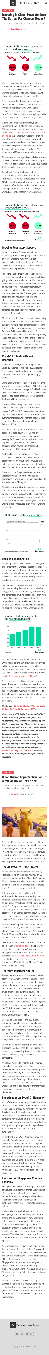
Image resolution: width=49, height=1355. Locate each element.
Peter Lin (15, 794)
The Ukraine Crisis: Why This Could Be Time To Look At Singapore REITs (23, 707)
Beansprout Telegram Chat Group (17, 750)
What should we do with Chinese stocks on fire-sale (24, 134)
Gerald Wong (16, 29)
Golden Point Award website (31, 955)
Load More (24, 1313)
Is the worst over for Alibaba (22, 676)
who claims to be (22, 945)
